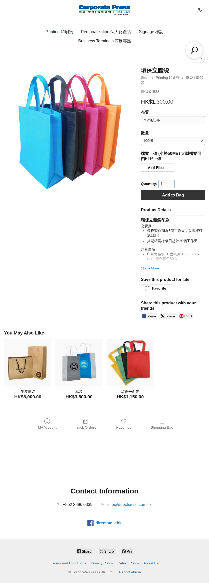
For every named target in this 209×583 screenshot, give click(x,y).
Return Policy (128, 563)
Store (145, 78)
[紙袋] (78, 362)
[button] (157, 168)
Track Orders (85, 427)
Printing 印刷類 (59, 32)
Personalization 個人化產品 (106, 32)
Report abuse (130, 572)
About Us (150, 563)
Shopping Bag (162, 427)
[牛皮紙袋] (27, 362)
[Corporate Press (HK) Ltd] (104, 10)
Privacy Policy (102, 563)
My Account (47, 427)
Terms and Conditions (68, 563)
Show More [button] (150, 268)
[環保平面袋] (130, 362)
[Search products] (194, 50)
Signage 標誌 (151, 32)
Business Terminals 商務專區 (104, 41)
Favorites (123, 427)
